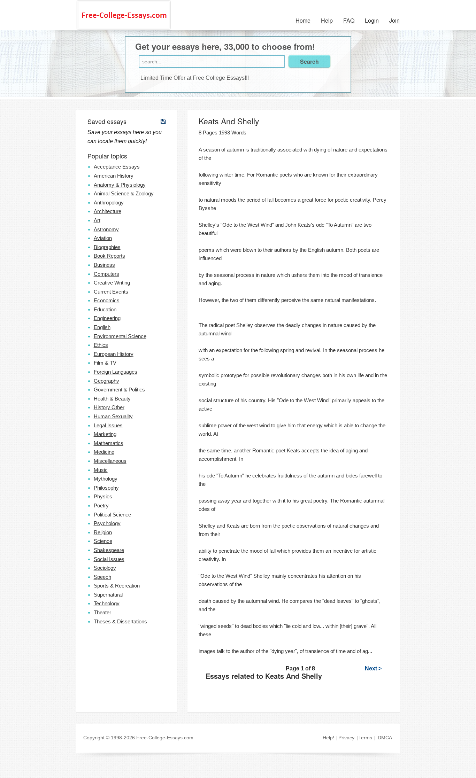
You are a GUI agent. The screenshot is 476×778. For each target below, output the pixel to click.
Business (104, 265)
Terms (365, 737)
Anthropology (109, 202)
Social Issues (109, 559)
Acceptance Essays (117, 167)
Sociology (105, 568)
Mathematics (108, 443)
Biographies (107, 247)
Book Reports (109, 256)
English (102, 327)
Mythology (105, 479)
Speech (102, 577)
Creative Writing (112, 283)
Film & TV (105, 363)
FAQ (348, 20)
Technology (107, 603)
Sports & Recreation (117, 586)
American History (113, 176)
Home (302, 20)
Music (101, 470)
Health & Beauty (112, 399)
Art (97, 220)
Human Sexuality (113, 416)
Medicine (104, 452)
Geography (106, 381)
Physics (103, 496)
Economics (107, 300)
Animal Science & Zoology (124, 193)
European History (113, 354)
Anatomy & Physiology (120, 185)
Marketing (105, 434)
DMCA (385, 737)
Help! (328, 737)
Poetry (101, 505)
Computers (106, 274)
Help (327, 20)
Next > (373, 668)
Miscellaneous (110, 461)
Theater (102, 612)
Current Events (111, 292)
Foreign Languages (115, 372)
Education (105, 309)
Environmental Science (120, 336)
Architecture (107, 211)
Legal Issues (108, 425)
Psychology (107, 523)
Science (103, 541)
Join (394, 20)
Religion (103, 532)
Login (372, 20)
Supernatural (108, 595)
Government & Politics (119, 389)
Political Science (112, 515)
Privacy (346, 737)
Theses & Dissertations (120, 621)
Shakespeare (109, 550)
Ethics (101, 345)
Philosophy (106, 488)
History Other (109, 407)
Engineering (107, 318)
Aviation (103, 238)
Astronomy (106, 229)
